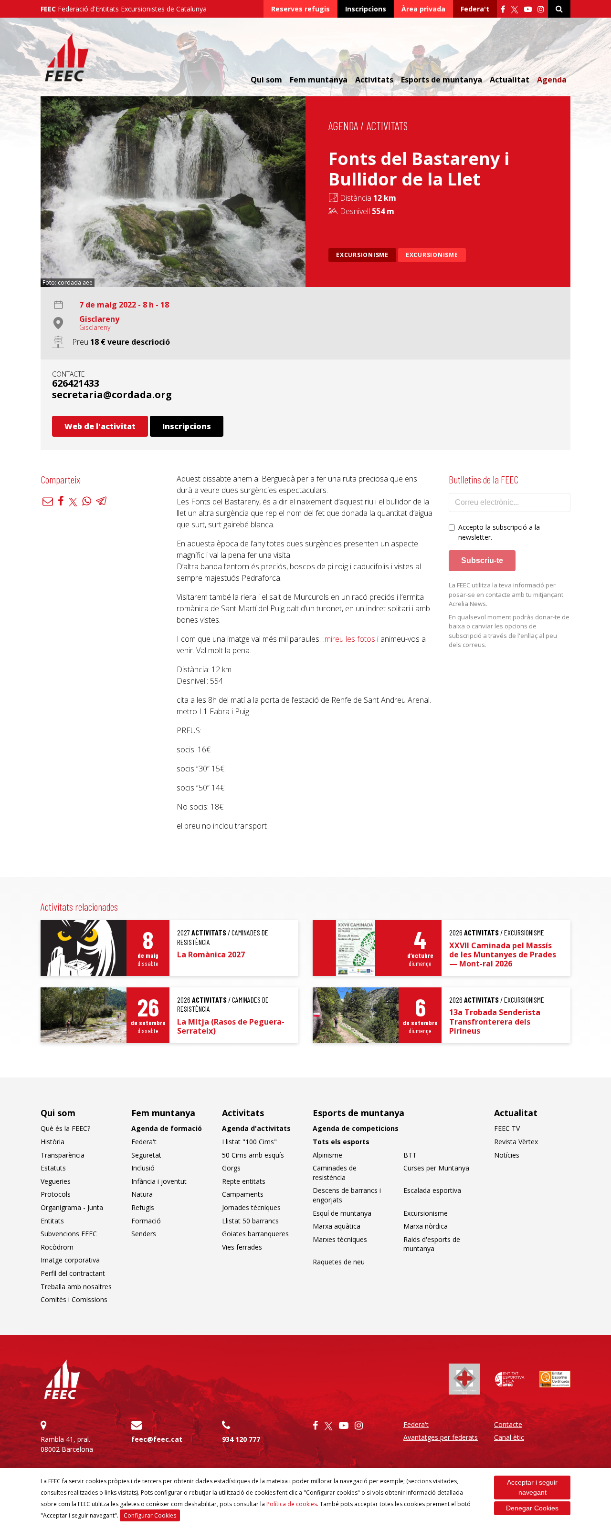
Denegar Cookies (532, 1508)
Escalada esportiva (432, 1190)
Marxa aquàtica (336, 1226)
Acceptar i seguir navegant (532, 1487)
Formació (146, 1220)
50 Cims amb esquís (253, 1155)
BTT (410, 1155)
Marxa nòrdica (425, 1226)
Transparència (62, 1155)
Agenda (552, 79)
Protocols (56, 1194)
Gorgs (231, 1167)
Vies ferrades (242, 1247)
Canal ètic (509, 1437)
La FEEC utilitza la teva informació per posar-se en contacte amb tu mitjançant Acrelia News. (506, 594)
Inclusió (143, 1167)
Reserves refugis (300, 8)
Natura (142, 1194)
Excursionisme (362, 255)
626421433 (75, 383)
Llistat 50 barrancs (250, 1220)
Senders (143, 1233)
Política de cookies (291, 1504)
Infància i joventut (159, 1181)
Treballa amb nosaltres (76, 1286)
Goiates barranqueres (255, 1233)
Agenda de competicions (356, 1128)
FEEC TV (507, 1128)
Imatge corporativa (70, 1259)
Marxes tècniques (340, 1239)
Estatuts (53, 1167)
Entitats (52, 1220)
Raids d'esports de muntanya (431, 1244)
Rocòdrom (57, 1247)
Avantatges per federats (440, 1437)
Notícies (506, 1155)
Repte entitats (243, 1181)
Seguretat (146, 1155)
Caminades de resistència (335, 1172)
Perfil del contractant (73, 1273)
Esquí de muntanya (342, 1213)
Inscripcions (365, 8)
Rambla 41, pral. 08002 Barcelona (67, 1444)
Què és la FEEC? (65, 1128)
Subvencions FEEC (69, 1233)
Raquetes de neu (339, 1261)
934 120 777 (241, 1439)
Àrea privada (423, 8)
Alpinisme (327, 1155)
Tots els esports (341, 1141)
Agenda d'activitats (256, 1128)
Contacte (508, 1424)
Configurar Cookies (150, 1515)
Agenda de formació (166, 1128)
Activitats (387, 126)
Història (52, 1141)
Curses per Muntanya (436, 1167)
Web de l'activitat (100, 426)
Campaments (242, 1194)
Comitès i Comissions (74, 1299)
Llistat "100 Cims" (249, 1141)
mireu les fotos (350, 639)
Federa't (475, 8)
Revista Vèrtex (516, 1141)
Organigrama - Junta (72, 1207)
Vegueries (56, 1181)
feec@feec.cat (156, 1439)
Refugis (142, 1207)
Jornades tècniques (251, 1207)
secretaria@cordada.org (112, 394)
